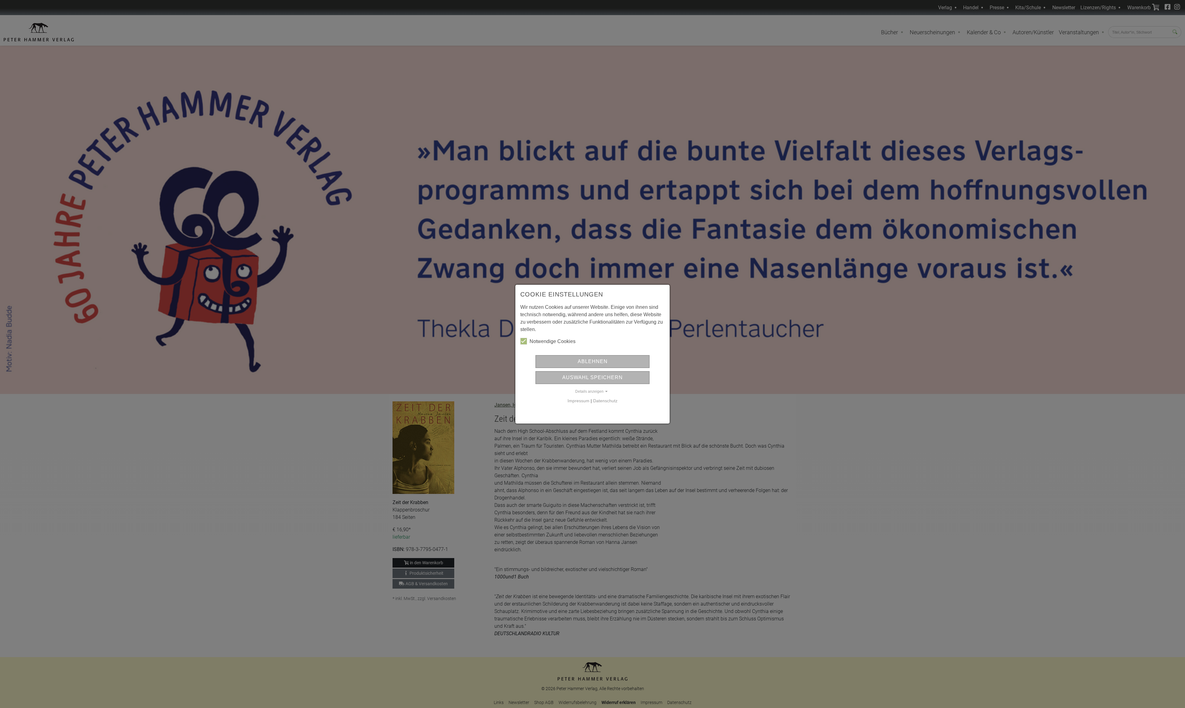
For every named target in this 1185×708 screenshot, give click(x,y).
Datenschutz (605, 400)
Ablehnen (593, 361)
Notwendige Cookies (553, 341)
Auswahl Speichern (592, 377)
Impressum (578, 400)
